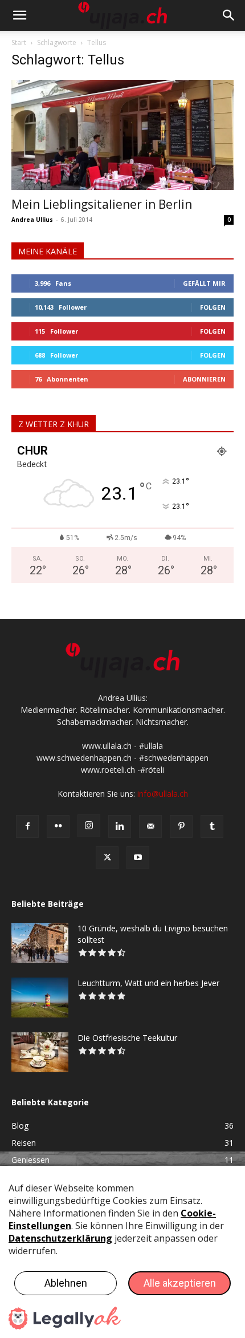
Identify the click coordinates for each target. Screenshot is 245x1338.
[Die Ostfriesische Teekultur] (39, 1052)
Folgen (213, 307)
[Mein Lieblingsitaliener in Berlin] (122, 135)
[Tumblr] (212, 826)
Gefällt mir (204, 283)
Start (18, 42)
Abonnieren (204, 379)
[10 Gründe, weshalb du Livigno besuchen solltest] (39, 943)
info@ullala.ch (162, 793)
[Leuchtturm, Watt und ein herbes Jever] (39, 997)
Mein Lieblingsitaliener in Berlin (101, 204)
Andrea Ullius (32, 220)
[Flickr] (58, 826)
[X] (107, 857)
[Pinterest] (181, 826)
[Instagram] (88, 825)
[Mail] (150, 826)
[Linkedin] (119, 826)
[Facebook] (27, 826)
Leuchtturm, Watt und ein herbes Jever (148, 983)
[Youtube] (137, 857)
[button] (19, 15)
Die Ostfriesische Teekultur (127, 1037)
